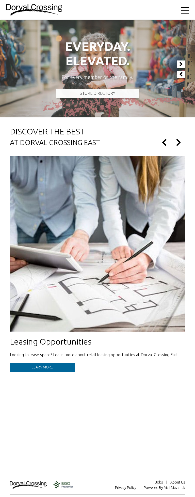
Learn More (42, 367)
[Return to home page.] (31, 485)
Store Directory (97, 93)
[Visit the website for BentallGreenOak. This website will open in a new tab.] (63, 485)
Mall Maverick (174, 488)
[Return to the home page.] (34, 9)
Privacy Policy (125, 488)
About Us (177, 482)
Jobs (159, 482)
